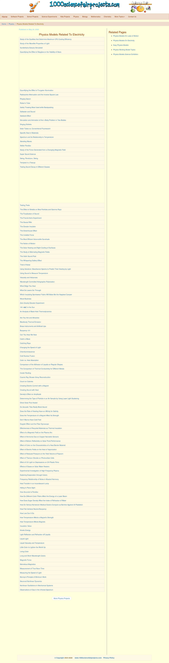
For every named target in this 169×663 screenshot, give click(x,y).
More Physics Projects (62, 598)
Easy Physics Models (121, 45)
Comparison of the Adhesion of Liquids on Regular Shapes (41, 364)
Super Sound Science (28, 154)
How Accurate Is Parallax (29, 492)
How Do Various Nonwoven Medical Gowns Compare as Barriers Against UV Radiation (51, 505)
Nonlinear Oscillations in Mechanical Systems (36, 585)
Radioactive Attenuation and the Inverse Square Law (39, 94)
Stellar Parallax (25, 145)
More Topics (119, 16)
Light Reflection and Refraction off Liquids (35, 534)
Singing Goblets (26, 124)
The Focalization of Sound (29, 214)
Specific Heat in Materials (29, 133)
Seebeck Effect (25, 116)
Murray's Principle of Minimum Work (33, 577)
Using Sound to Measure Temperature (34, 273)
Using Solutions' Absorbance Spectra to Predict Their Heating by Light (45, 269)
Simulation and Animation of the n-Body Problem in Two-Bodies (43, 120)
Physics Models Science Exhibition (125, 54)
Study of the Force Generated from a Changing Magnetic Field (43, 150)
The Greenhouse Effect (28, 231)
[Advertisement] (61, 71)
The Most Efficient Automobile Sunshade (35, 239)
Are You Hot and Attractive (29, 318)
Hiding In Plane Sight (27, 488)
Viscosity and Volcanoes (28, 277)
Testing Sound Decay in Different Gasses (35, 167)
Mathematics (95, 16)
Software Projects (17, 16)
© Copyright (59, 658)
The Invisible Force (27, 235)
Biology (85, 16)
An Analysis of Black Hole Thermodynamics (36, 311)
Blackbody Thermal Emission (30, 322)
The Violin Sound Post (28, 256)
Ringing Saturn (25, 99)
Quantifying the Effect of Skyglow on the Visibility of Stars (40, 52)
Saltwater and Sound (27, 111)
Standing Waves (26, 141)
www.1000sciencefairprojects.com (88, 658)
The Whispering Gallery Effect (31, 260)
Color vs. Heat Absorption (29, 360)
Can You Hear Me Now (28, 335)
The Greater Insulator (28, 226)
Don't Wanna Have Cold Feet (30, 420)
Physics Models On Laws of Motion (126, 36)
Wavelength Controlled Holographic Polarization (37, 282)
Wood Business (25, 299)
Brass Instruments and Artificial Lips (33, 326)
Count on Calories (26, 381)
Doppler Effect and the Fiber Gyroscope (34, 424)
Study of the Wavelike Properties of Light (34, 43)
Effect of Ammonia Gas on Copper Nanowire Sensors (39, 437)
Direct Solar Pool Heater (29, 403)
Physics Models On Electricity (124, 40)
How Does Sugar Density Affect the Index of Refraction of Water (43, 500)
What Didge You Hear (28, 286)
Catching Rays (25, 343)
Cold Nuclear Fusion (27, 356)
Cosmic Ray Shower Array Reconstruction (35, 377)
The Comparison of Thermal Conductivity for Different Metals (42, 369)
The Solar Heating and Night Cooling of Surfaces (37, 248)
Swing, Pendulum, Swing (29, 158)
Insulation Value (26, 526)
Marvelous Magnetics (28, 564)
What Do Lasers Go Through (30, 290)
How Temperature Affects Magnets (32, 522)
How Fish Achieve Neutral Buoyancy (33, 509)
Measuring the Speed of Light (31, 573)
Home (4, 16)
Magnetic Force (25, 560)
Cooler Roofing (25, 373)
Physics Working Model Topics (124, 49)
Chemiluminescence (27, 352)
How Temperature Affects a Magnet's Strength (37, 517)
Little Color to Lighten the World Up (33, 547)
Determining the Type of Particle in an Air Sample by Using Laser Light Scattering (49, 398)
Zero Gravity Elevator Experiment (32, 303)
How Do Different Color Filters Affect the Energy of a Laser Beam (43, 496)
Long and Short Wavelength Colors (32, 556)
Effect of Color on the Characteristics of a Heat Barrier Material (42, 445)
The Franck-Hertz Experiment (31, 218)
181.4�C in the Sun (27, 307)
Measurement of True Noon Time (32, 568)
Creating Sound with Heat (29, 390)
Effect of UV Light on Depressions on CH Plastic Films (39, 462)
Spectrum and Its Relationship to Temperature (37, 137)
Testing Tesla (25, 205)
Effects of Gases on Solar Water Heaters (34, 466)
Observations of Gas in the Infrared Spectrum (36, 590)
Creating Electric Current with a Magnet (34, 386)
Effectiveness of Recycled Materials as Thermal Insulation (41, 428)
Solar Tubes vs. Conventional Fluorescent (35, 128)
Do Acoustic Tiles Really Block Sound (33, 407)
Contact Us (132, 16)
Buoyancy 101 (25, 330)
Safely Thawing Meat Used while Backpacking (36, 107)
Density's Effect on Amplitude (30, 394)
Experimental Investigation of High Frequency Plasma (39, 471)
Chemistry (107, 16)
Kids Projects (65, 16)
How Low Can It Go (27, 513)
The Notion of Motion (27, 243)
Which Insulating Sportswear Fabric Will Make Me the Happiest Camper (46, 294)
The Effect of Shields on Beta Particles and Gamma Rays (40, 209)
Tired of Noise (25, 265)
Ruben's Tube (25, 103)
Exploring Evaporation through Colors (33, 475)
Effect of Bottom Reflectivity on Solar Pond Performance (40, 441)
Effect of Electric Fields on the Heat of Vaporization (38, 449)
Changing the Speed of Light (30, 347)
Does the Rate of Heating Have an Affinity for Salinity (39, 411)
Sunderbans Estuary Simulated (31, 48)
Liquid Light (24, 539)
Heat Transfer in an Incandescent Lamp (34, 483)
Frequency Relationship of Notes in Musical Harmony (39, 479)
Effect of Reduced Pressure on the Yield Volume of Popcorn (41, 454)
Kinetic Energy (25, 530)
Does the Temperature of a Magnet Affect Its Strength (39, 415)
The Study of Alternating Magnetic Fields (35, 252)
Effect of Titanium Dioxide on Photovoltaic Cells (37, 458)
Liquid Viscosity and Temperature (32, 543)
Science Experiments (49, 16)
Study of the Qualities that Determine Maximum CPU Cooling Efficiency (46, 39)
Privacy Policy (108, 658)
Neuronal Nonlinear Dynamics (31, 581)
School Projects (32, 16)
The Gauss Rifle (26, 222)
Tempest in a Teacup (27, 162)
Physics (76, 16)
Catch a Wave (25, 339)
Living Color (24, 551)
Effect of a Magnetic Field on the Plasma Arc (36, 432)
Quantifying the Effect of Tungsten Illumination (36, 90)
